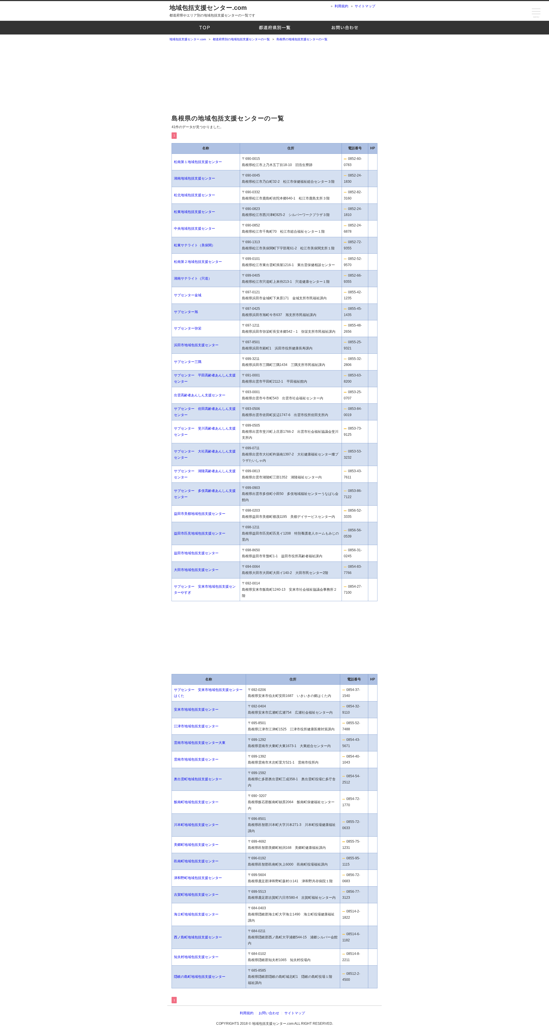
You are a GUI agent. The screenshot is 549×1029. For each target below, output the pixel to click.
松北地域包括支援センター (194, 195)
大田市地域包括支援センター (196, 570)
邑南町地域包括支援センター (196, 861)
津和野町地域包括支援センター (198, 878)
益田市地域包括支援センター (196, 553)
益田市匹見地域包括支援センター (199, 533)
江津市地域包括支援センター (196, 726)
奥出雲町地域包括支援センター (198, 779)
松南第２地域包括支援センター (198, 262)
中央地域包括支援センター (194, 228)
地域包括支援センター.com (208, 7)
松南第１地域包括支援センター (198, 162)
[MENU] (536, 12)
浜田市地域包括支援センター (196, 345)
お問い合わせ (344, 27)
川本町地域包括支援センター (196, 825)
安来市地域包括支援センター (196, 709)
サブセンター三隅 (187, 362)
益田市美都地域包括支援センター (199, 513)
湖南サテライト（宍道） (193, 278)
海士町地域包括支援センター (196, 914)
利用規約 (341, 6)
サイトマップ (365, 6)
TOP (204, 27)
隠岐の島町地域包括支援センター (199, 976)
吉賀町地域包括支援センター (196, 894)
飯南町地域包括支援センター (196, 802)
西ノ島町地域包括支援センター (198, 937)
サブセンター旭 (186, 312)
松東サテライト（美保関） (194, 245)
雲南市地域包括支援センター (196, 759)
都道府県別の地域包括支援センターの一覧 (275, 27)
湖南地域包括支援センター (194, 178)
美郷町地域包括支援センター (196, 844)
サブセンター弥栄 (187, 328)
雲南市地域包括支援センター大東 (199, 742)
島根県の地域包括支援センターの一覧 (228, 118)
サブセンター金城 (187, 295)
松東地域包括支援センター (194, 212)
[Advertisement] (274, 80)
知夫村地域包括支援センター (196, 957)
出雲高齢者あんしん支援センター (199, 395)
